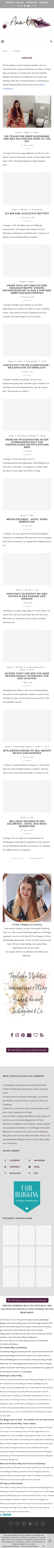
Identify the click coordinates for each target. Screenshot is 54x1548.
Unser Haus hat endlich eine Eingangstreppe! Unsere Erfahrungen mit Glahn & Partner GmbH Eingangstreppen (27, 289)
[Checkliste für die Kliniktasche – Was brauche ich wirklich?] (27, 340)
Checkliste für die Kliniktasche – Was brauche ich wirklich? (27, 366)
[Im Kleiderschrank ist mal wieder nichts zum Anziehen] (27, 726)
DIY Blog (12, 1508)
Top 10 (43, 361)
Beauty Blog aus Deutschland (27, 436)
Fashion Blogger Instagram (22, 746)
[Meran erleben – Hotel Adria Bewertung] (27, 494)
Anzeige (18, 132)
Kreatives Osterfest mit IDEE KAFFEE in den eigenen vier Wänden (27, 596)
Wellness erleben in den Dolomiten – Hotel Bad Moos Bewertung (27, 823)
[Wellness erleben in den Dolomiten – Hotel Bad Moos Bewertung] (27, 796)
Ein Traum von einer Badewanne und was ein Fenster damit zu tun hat (27, 139)
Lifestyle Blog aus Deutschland (13, 1341)
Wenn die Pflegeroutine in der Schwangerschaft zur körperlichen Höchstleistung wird (27, 443)
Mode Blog (16, 1089)
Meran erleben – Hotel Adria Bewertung (27, 520)
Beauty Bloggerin (35, 1472)
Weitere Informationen (30, 1546)
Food (37, 590)
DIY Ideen (28, 590)
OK (43, 1546)
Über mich (10, 2)
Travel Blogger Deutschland (39, 1128)
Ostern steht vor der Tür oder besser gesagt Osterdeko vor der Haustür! (27, 676)
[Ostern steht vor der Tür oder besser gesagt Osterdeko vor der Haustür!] (27, 646)
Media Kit (20, 2)
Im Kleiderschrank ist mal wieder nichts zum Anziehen (27, 751)
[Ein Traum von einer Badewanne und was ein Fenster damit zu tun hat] (27, 111)
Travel (31, 515)
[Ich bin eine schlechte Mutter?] (27, 188)
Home (5, 51)
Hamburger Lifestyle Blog (11, 1320)
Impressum (43, 2)
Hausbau (27, 132)
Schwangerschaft (37, 209)
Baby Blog (24, 209)
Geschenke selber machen (35, 667)
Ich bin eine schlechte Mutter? (27, 213)
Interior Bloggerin (12, 1444)
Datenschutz (31, 2)
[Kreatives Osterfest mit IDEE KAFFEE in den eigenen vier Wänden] (27, 569)
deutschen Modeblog (44, 1327)
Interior (36, 132)
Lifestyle (20, 361)
